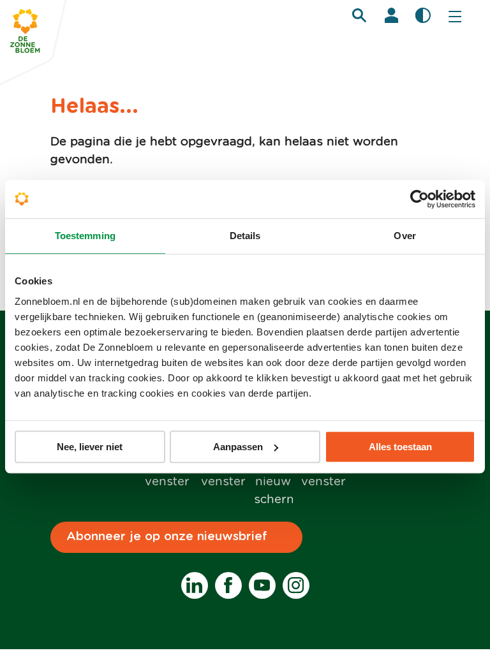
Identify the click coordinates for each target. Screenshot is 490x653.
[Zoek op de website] (359, 15)
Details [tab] (245, 235)
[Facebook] (228, 585)
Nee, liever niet (89, 446)
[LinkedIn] (194, 585)
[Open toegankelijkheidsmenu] (423, 15)
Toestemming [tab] (85, 235)
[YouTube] (262, 585)
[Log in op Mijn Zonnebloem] (391, 15)
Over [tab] (404, 235)
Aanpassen (238, 446)
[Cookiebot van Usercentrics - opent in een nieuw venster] (419, 199)
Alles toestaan (400, 446)
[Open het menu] (455, 16)
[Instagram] (296, 585)
